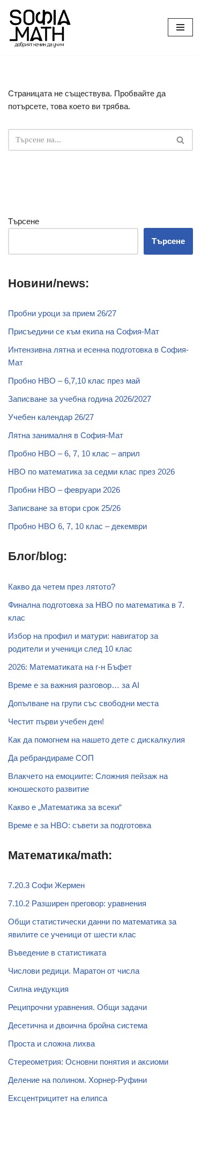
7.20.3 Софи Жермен (46, 885)
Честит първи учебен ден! (56, 721)
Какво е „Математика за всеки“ (65, 807)
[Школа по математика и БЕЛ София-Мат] (40, 27)
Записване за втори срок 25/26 (64, 508)
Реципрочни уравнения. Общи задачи (77, 1007)
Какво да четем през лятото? (61, 586)
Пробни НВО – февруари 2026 (64, 489)
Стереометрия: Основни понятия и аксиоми (88, 1061)
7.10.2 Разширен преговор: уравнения (77, 903)
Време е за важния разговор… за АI (73, 685)
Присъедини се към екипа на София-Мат (83, 331)
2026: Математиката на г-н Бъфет (70, 666)
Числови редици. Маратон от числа (73, 970)
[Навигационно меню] (180, 27)
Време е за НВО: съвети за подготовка (79, 825)
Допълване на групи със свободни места (83, 703)
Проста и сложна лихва (51, 1043)
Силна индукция (38, 989)
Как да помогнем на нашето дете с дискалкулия (96, 739)
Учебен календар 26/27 (51, 417)
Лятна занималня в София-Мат (65, 435)
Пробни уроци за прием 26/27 (62, 313)
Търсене (23, 221)
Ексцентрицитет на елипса (57, 1098)
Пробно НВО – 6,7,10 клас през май (74, 380)
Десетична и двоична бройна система (77, 1025)
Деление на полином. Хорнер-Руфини (77, 1079)
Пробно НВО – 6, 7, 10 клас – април (74, 453)
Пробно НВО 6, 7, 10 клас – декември (77, 526)
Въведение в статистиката (57, 952)
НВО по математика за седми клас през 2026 (91, 471)
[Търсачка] (181, 140)
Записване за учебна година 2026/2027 (79, 398)
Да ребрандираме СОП (51, 757)
